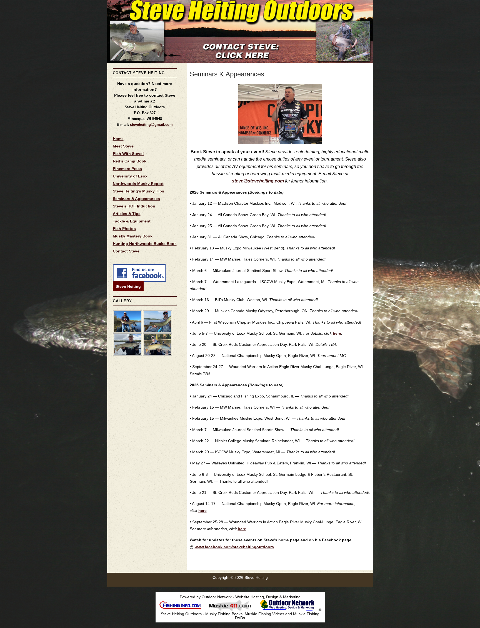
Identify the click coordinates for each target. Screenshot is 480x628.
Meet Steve (123, 146)
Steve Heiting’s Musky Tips (138, 191)
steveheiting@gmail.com (151, 124)
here (337, 333)
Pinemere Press (127, 168)
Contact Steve (126, 251)
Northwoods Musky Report (138, 183)
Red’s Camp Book (129, 161)
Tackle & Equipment (132, 221)
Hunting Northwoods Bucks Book (145, 243)
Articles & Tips (127, 213)
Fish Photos (124, 228)
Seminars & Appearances (136, 198)
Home (118, 138)
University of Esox (130, 176)
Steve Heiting (128, 286)
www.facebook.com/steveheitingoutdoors (234, 547)
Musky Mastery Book (132, 236)
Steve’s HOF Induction (134, 206)
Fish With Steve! (128, 153)
